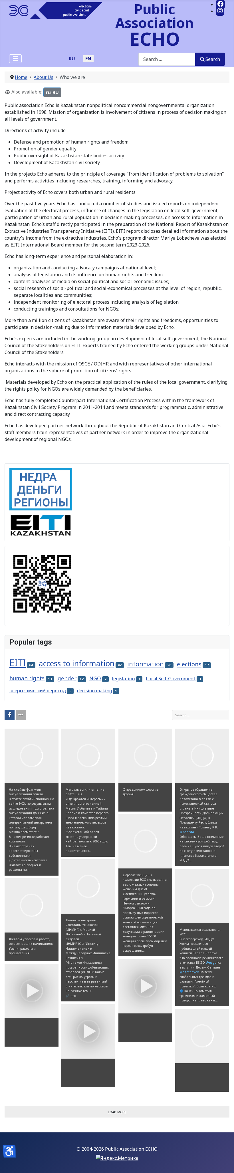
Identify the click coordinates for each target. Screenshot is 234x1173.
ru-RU (53, 92)
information (145, 663)
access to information (76, 663)
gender (67, 678)
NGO (95, 678)
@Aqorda (186, 832)
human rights (27, 678)
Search (212, 59)
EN (88, 58)
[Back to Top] (224, 1162)
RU (72, 58)
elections (189, 664)
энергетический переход (37, 690)
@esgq (211, 962)
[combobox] (166, 59)
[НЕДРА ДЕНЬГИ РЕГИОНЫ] (40, 489)
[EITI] (40, 523)
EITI (17, 663)
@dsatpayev (189, 972)
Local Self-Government (170, 678)
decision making (94, 690)
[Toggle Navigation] (15, 58)
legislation (123, 678)
